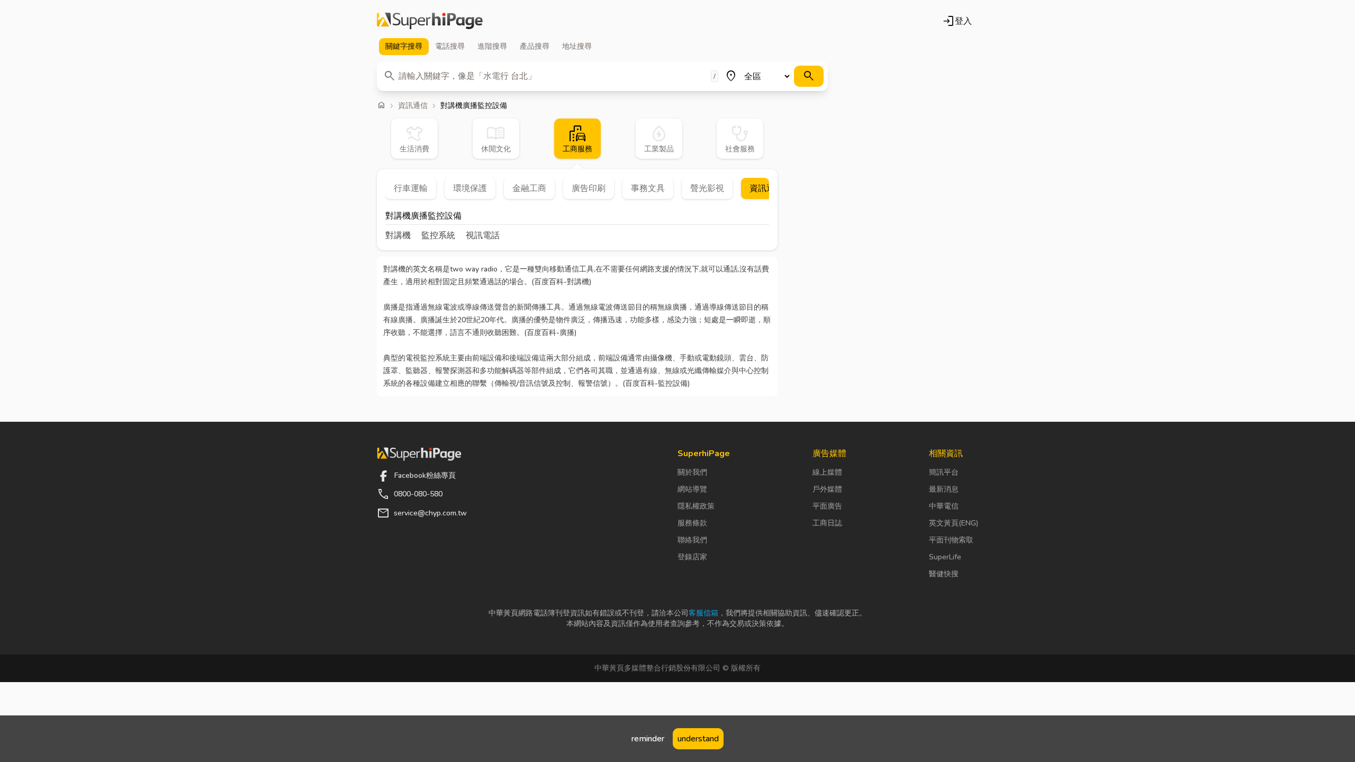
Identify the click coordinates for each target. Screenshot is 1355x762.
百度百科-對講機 (561, 282)
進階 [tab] (492, 46)
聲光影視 (707, 188)
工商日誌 (827, 523)
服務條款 (692, 523)
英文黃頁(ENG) (953, 523)
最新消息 (944, 489)
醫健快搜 (944, 574)
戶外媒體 (827, 489)
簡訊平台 (944, 472)
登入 (957, 21)
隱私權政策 (696, 506)
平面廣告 (827, 506)
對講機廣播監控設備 (423, 217)
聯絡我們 (692, 540)
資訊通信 (413, 106)
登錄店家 (692, 557)
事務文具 (648, 188)
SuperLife (945, 557)
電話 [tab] (450, 46)
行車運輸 (411, 188)
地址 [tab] (577, 46)
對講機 (398, 235)
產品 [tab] (534, 46)
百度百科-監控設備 (656, 383)
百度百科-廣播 (550, 333)
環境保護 (470, 188)
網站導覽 (692, 489)
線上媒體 (827, 472)
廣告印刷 (589, 188)
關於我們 (692, 472)
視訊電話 (483, 235)
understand (698, 739)
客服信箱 (703, 613)
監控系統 (438, 235)
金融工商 (529, 188)
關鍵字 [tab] (403, 46)
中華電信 (944, 506)
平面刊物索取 (951, 540)
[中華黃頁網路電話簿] (430, 21)
